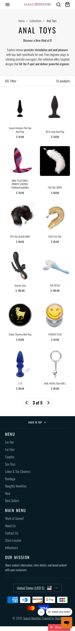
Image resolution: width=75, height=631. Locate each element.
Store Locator (13, 540)
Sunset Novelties (32, 618)
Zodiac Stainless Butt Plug (20, 322)
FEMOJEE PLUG (55, 322)
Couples (9, 456)
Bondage (10, 478)
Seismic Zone (20, 273)
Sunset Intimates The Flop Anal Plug (20, 117)
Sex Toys (10, 464)
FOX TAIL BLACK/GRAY (20, 224)
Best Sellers (12, 500)
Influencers (11, 547)
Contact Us (11, 532)
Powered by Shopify (52, 618)
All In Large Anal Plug (55, 117)
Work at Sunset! (14, 518)
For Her (9, 442)
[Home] (37, 4)
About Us (10, 525)
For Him (9, 449)
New (7, 493)
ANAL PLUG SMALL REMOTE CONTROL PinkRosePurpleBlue (20, 171)
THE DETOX (55, 273)
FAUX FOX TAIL (55, 224)
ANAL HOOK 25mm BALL (55, 371)
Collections (36, 20)
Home (21, 20)
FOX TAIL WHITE (55, 171)
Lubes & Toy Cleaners (17, 471)
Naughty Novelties (16, 486)
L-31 (20, 371)
